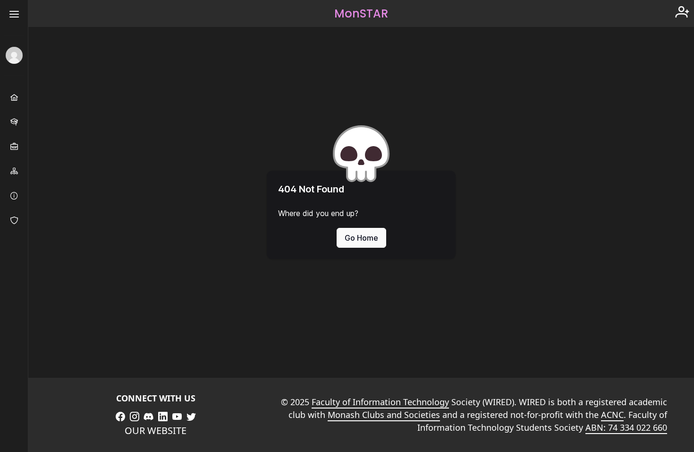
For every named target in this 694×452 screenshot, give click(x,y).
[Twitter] (191, 416)
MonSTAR (361, 13)
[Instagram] (134, 416)
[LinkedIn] (163, 416)
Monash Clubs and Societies (384, 414)
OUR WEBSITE (155, 430)
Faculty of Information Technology (380, 402)
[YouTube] (177, 416)
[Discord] (148, 416)
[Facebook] (120, 416)
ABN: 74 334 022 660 (626, 427)
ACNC (612, 414)
